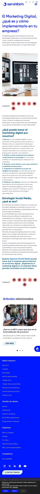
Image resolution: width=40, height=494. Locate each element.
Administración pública (10, 444)
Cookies (5, 369)
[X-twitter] (9, 466)
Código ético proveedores (11, 384)
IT (29, 2)
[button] (13, 104)
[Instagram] (4, 466)
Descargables (7, 459)
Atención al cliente (8, 414)
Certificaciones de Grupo (11, 391)
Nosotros (5, 365)
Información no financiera (11, 388)
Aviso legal (6, 373)
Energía (4, 436)
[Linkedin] (14, 466)
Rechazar (14, 491)
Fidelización (6, 410)
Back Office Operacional (10, 418)
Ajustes (23, 491)
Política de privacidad (9, 376)
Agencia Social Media (20, 259)
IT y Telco (5, 440)
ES (37, 2)
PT (33, 2)
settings (15, 487)
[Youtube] (25, 466)
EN (26, 2)
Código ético (6, 380)
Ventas (4, 406)
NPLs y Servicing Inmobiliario (11, 447)
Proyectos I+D (7, 395)
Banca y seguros (8, 432)
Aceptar (6, 491)
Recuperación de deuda (10, 421)
